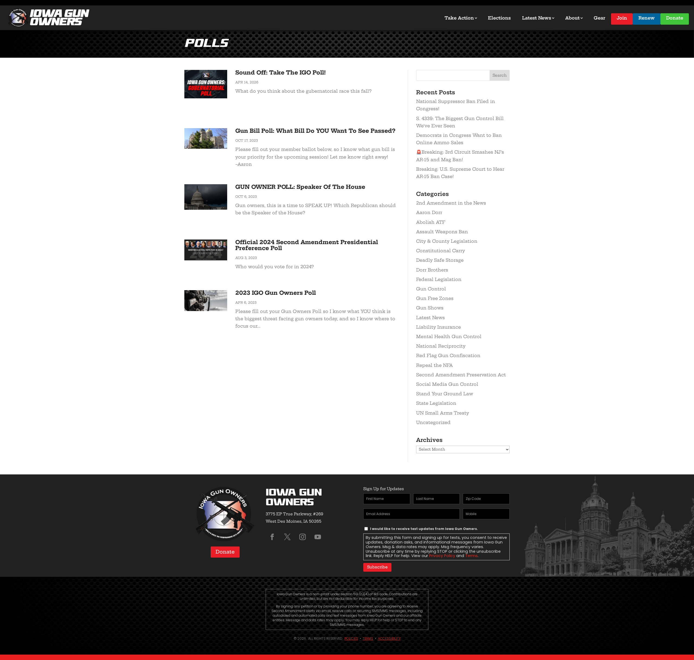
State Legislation (436, 403)
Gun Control (431, 289)
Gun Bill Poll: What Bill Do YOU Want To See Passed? (315, 130)
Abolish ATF (430, 222)
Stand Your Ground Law (444, 393)
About (572, 18)
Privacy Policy (442, 555)
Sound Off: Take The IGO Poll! (280, 72)
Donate (674, 18)
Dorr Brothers (432, 270)
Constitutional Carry (440, 250)
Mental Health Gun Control (448, 336)
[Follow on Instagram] (302, 536)
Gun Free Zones (435, 298)
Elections (499, 18)
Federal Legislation (438, 279)
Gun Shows (430, 307)
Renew (646, 18)
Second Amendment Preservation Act (461, 374)
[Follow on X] (287, 536)
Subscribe (377, 567)
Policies (351, 638)
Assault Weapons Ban (442, 231)
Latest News (536, 18)
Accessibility (389, 638)
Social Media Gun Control (447, 384)
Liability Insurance (438, 327)
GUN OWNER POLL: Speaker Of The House (300, 186)
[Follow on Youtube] (317, 536)
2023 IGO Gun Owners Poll (275, 292)
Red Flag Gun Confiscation (448, 355)
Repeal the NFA (434, 365)
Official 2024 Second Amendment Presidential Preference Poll (306, 245)
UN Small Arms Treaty (442, 413)
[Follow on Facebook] (272, 536)
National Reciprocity (440, 346)
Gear (599, 18)
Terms (471, 555)
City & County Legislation (446, 241)
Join (622, 18)
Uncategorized (433, 422)
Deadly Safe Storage (440, 260)
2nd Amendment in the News (451, 203)
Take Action (459, 18)
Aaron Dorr (429, 212)
